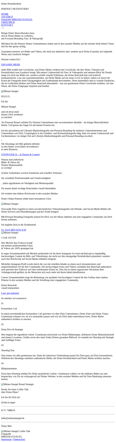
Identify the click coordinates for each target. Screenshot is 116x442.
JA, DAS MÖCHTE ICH (13, 230)
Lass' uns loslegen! (10, 293)
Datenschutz (19, 439)
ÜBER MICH (8, 22)
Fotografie (6, 19)
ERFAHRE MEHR (10, 64)
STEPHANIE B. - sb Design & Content (20, 154)
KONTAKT (7, 25)
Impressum (6, 439)
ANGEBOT (7, 16)
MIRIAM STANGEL (22, 19)
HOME (4, 14)
